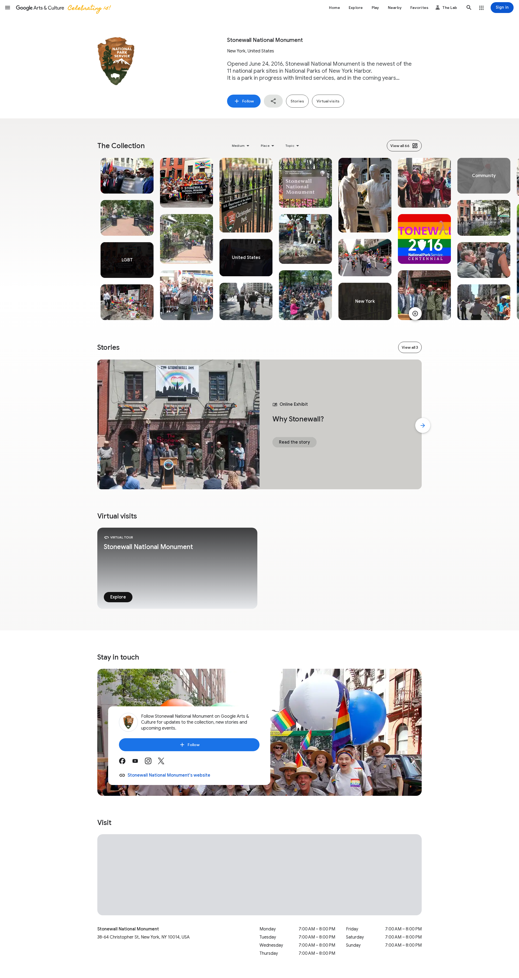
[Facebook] (125, 762)
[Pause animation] (415, 313)
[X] (164, 762)
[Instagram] (151, 762)
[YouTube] (138, 762)
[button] (7, 7)
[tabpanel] (127, 239)
